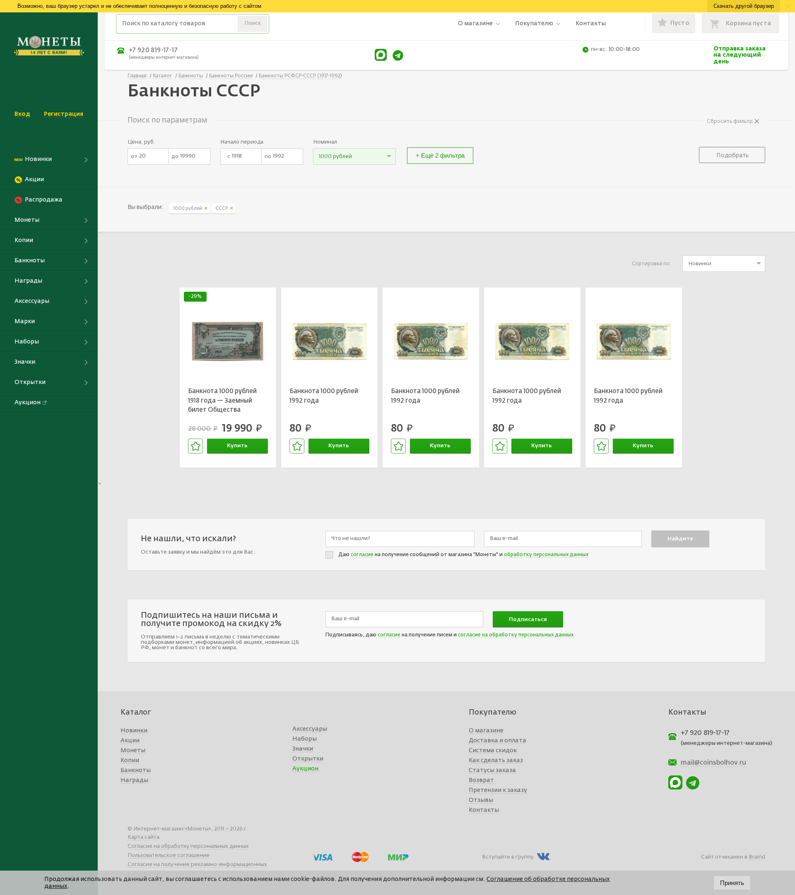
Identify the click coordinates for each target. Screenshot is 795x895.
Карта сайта (143, 837)
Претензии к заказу (498, 790)
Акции (130, 741)
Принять (732, 882)
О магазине (475, 23)
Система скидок (493, 750)
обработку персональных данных (546, 554)
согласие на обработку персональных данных (515, 635)
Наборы (304, 739)
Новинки (133, 731)
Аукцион (305, 769)
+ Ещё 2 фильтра (440, 155)
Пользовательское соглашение (169, 855)
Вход (22, 114)
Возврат (481, 780)
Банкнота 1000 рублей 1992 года (323, 396)
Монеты (132, 750)
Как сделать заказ (496, 760)
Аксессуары (309, 729)
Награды (134, 780)
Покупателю (534, 23)
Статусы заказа (492, 770)
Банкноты (135, 770)
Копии (129, 760)
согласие (362, 554)
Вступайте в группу (508, 857)
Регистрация (63, 114)
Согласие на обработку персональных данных (188, 846)
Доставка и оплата (497, 741)
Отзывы (481, 800)
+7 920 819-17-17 (153, 50)
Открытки (307, 759)
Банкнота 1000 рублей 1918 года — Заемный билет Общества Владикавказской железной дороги (222, 401)
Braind (757, 857)
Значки (302, 749)
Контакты (591, 23)
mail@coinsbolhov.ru (713, 763)
